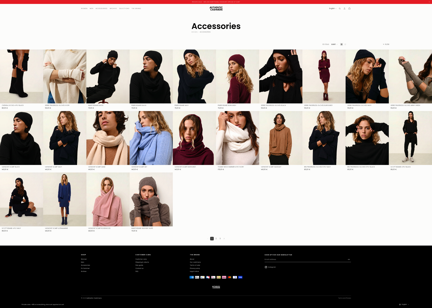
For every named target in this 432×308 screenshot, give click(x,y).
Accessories (85, 265)
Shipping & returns (142, 262)
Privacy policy (195, 268)
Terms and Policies (344, 298)
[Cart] (349, 8)
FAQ (136, 271)
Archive (83, 271)
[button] (334, 44)
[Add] (40, 100)
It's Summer (85, 268)
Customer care (141, 259)
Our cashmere (195, 262)
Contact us (139, 268)
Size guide (139, 265)
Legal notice (194, 271)
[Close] (429, 2)
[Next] (224, 239)
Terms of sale (195, 265)
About (192, 259)
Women (84, 259)
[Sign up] (348, 259)
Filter (387, 44)
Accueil (194, 32)
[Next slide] (39, 76)
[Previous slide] (3, 76)
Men (82, 262)
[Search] (339, 8)
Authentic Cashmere (94, 298)
